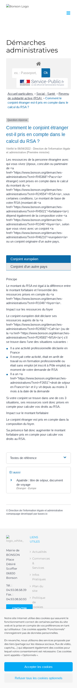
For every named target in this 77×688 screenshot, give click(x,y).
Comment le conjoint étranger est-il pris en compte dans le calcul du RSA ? (38, 102)
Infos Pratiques (38, 577)
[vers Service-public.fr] (42, 83)
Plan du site (37, 588)
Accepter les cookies (38, 667)
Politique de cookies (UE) (38, 604)
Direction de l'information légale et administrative (36, 510)
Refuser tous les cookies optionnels (38, 678)
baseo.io (42, 513)
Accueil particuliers (21, 93)
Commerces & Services (38, 563)
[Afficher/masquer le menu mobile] (69, 13)
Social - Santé (46, 93)
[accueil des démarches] (38, 63)
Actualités (38, 552)
